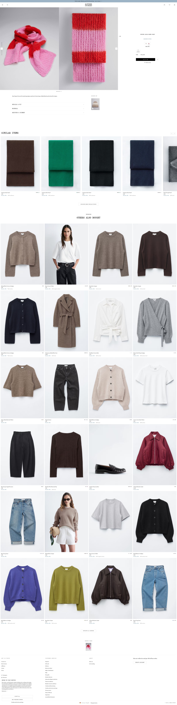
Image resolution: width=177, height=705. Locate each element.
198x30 (138, 51)
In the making (92, 663)
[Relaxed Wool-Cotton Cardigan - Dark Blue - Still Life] (22, 320)
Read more (4, 691)
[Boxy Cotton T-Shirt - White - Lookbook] (66, 254)
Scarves (1, 44)
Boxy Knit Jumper (93, 286)
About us (91, 661)
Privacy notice (48, 690)
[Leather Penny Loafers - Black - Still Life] (110, 454)
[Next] (116, 49)
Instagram (5, 675)
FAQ (46, 672)
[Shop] (2, 4)
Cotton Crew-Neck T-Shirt (138, 419)
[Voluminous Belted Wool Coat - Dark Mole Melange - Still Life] (66, 320)
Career (2, 668)
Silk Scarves (1, 51)
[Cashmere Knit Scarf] (20, 163)
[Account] (164, 4)
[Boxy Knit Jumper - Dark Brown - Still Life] (154, 254)
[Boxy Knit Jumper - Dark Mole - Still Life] (110, 254)
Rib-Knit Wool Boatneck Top (51, 486)
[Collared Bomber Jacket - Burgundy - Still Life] (154, 454)
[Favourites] (169, 4)
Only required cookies (17, 699)
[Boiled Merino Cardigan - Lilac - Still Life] (22, 588)
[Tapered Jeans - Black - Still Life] (66, 387)
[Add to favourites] (157, 59)
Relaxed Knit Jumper (49, 553)
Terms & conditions (49, 681)
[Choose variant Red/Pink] (148, 43)
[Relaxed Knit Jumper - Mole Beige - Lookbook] (66, 521)
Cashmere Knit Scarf (5, 192)
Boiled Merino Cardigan (94, 419)
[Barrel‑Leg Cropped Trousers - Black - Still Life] (22, 454)
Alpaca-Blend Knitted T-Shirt (7, 419)
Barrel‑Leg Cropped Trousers (7, 486)
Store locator (4, 663)
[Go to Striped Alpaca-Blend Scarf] (88, 647)
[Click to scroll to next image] (174, 133)
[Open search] (7, 4)
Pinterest (5, 677)
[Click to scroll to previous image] (172, 133)
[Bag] (174, 4)
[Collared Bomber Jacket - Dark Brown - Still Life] (110, 588)
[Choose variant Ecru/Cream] (146, 43)
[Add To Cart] (92, 108)
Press (2, 670)
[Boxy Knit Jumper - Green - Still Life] (66, 588)
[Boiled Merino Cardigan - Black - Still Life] (154, 521)
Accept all (17, 696)
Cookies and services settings (17, 702)
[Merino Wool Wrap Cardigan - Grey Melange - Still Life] (154, 320)
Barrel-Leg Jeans (4, 553)
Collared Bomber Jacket (138, 486)
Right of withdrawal (49, 670)
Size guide (143, 54)
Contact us (3, 661)
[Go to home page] (88, 4)
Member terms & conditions (50, 683)
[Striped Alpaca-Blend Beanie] (95, 104)
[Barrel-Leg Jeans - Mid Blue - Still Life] (22, 521)
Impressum (47, 694)
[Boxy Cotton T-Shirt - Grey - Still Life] (110, 521)
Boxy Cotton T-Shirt (49, 286)
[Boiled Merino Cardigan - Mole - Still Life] (110, 387)
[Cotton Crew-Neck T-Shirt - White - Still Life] (154, 387)
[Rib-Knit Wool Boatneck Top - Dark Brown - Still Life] (66, 454)
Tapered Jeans (48, 419)
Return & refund (48, 668)
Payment (47, 661)
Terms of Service (48, 692)
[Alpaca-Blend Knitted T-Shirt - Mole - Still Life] (22, 387)
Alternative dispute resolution (51, 679)
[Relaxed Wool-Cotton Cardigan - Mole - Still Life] (22, 254)
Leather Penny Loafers (94, 486)
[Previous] (2, 49)
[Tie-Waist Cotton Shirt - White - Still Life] (110, 320)
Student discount (48, 677)
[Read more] (101, 1)
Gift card (47, 663)
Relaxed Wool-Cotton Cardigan (7, 286)
